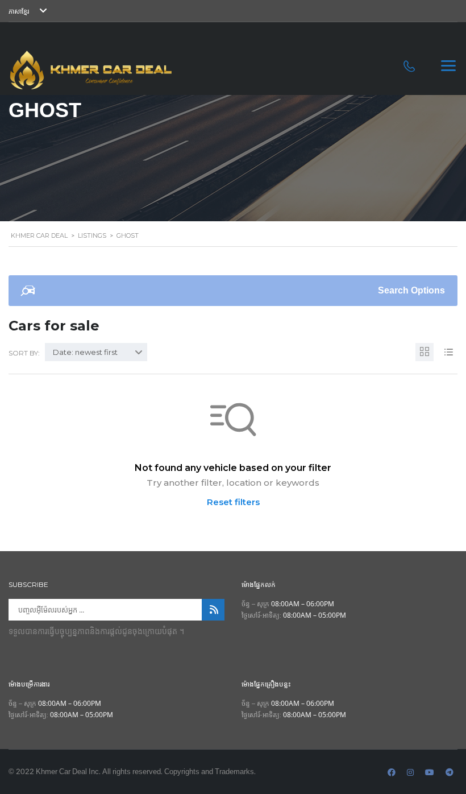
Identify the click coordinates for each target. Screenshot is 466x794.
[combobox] (96, 352)
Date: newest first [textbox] (85, 352)
